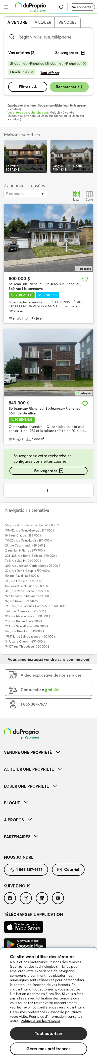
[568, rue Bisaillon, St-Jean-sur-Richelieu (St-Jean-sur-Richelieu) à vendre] (48, 362)
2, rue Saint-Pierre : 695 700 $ (25, 550)
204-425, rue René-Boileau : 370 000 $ (31, 556)
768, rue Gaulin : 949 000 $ (23, 561)
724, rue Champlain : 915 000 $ (26, 611)
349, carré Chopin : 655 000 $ (25, 641)
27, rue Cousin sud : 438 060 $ (25, 545)
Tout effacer (49, 73)
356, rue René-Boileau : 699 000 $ (28, 591)
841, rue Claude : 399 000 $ (23, 535)
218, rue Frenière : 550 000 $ (24, 581)
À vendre (17, 22)
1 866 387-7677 (29, 869)
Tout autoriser (48, 1033)
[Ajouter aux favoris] (85, 279)
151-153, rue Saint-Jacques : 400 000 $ (30, 636)
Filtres (24, 86)
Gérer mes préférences (48, 1048)
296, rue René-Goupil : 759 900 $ (27, 571)
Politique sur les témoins (40, 1021)
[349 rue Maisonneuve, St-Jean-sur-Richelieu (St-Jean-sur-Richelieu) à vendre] (48, 238)
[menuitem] (48, 752)
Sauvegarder (45, 470)
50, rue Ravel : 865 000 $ (22, 576)
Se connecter (82, 7)
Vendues (67, 22)
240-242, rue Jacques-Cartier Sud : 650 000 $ (35, 606)
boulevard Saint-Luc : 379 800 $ (26, 586)
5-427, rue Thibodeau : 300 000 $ (27, 646)
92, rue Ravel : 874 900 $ (21, 601)
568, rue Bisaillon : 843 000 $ (24, 631)
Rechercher (66, 86)
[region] (48, 1004)
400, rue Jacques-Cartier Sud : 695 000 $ (32, 566)
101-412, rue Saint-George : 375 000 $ (30, 530)
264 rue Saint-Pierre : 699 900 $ (26, 626)
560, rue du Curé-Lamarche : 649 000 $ (32, 525)
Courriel (71, 869)
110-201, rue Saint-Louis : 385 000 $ (28, 540)
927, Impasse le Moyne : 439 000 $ (28, 596)
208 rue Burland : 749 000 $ (23, 621)
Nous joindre (19, 857)
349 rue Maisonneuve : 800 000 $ (27, 616)
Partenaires (17, 836)
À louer (43, 22)
